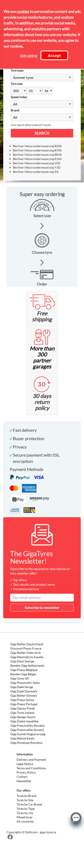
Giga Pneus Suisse (22, 700)
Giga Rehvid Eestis (22, 738)
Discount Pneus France (25, 648)
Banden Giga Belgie (23, 674)
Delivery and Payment (31, 759)
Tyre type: (17, 70)
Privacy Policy (26, 772)
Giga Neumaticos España (26, 657)
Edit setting (28, 55)
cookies (23, 11)
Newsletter (24, 781)
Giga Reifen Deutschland (26, 644)
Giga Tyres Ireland (22, 712)
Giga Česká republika (24, 721)
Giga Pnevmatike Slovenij (27, 730)
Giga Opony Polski (22, 708)
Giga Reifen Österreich (25, 652)
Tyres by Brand (26, 796)
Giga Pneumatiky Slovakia (27, 725)
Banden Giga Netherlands (27, 665)
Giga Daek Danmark (23, 691)
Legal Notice (25, 764)
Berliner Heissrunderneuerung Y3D (37, 167)
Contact (22, 776)
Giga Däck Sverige (22, 661)
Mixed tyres (24, 817)
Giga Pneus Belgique (23, 670)
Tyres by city (25, 813)
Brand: (15, 110)
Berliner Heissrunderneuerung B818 (37, 154)
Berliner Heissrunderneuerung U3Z (36, 163)
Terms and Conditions (31, 768)
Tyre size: (17, 83)
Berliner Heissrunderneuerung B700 (37, 150)
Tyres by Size (25, 800)
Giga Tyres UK (19, 678)
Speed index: (19, 97)
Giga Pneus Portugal (23, 704)
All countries (25, 821)
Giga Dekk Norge (21, 687)
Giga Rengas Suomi (23, 717)
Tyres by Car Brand (29, 804)
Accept (54, 55)
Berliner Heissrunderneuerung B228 (37, 146)
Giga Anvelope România (26, 742)
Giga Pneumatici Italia (25, 682)
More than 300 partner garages (42, 357)
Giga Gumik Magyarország (27, 734)
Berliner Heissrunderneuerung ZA (36, 171)
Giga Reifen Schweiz (23, 695)
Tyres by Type (25, 808)
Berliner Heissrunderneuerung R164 (37, 159)
